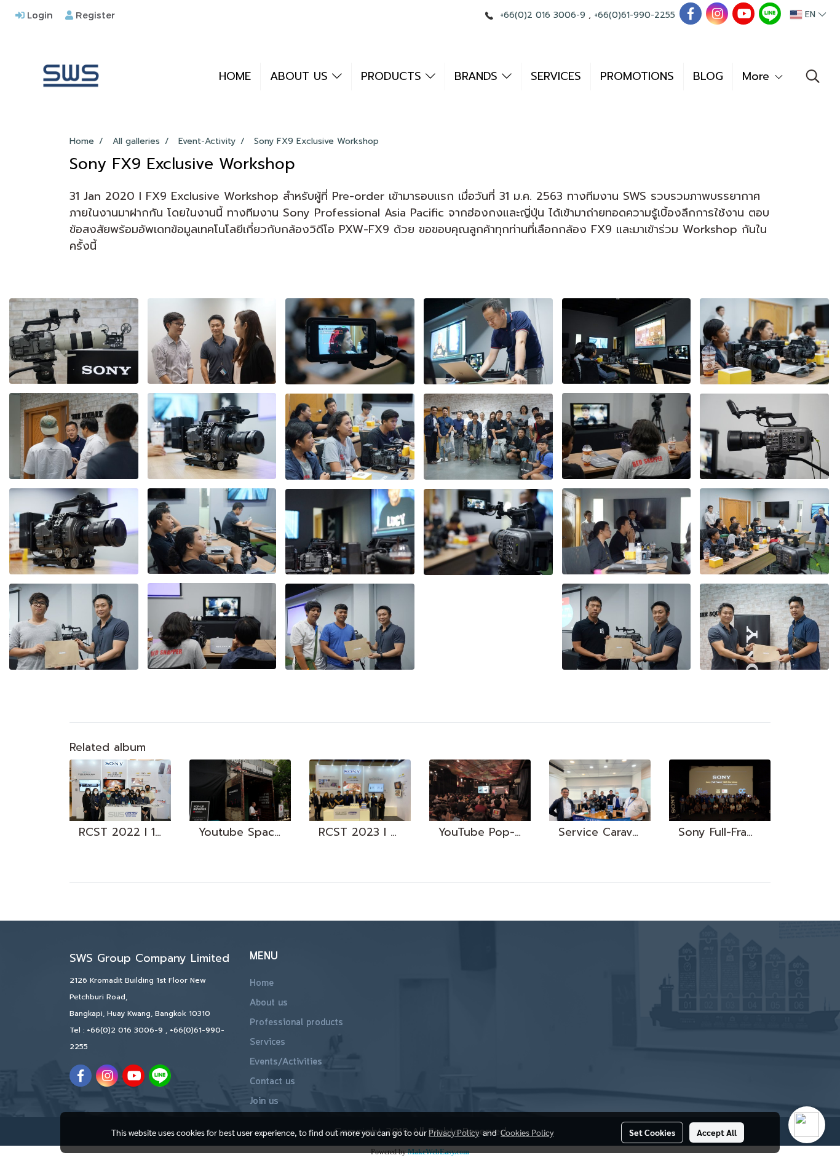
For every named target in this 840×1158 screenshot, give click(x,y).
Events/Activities (286, 1062)
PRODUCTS (393, 76)
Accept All (717, 1132)
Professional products (296, 1022)
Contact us (272, 1082)
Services (267, 1042)
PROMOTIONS (637, 76)
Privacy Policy (454, 1132)
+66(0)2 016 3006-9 (542, 15)
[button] (812, 76)
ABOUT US (301, 76)
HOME (235, 76)
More (758, 76)
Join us (264, 1101)
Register (94, 14)
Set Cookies (652, 1132)
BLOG (708, 76)
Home (262, 983)
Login (39, 14)
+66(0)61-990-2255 (634, 15)
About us (269, 1003)
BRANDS (478, 76)
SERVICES (556, 76)
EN (810, 14)
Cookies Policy (527, 1132)
